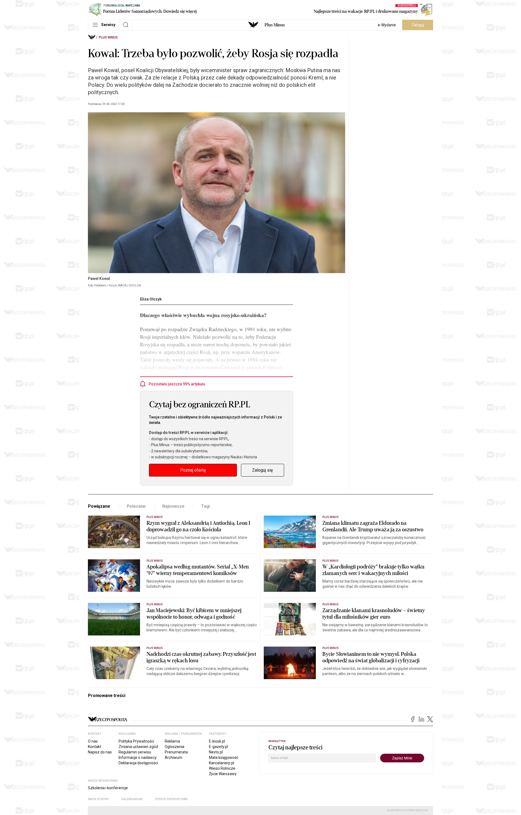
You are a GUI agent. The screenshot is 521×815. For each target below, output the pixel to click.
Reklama (172, 741)
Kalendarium (132, 799)
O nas (93, 741)
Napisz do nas (100, 752)
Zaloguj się (262, 470)
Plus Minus (275, 25)
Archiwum (173, 757)
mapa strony (98, 799)
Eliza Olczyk (151, 299)
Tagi (205, 506)
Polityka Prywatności (136, 741)
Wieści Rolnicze (222, 768)
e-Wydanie (387, 25)
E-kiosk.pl (217, 741)
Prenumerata (176, 752)
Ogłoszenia (174, 746)
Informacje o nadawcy (138, 757)
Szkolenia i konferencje (108, 788)
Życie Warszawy (223, 774)
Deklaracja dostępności (138, 763)
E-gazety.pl (218, 746)
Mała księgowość (223, 757)
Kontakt (94, 746)
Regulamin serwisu (135, 752)
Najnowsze (173, 506)
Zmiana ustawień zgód (138, 746)
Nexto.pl (216, 752)
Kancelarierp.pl (221, 763)
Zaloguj (417, 25)
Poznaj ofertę (193, 470)
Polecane (136, 506)
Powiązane (99, 506)
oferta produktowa (171, 799)
